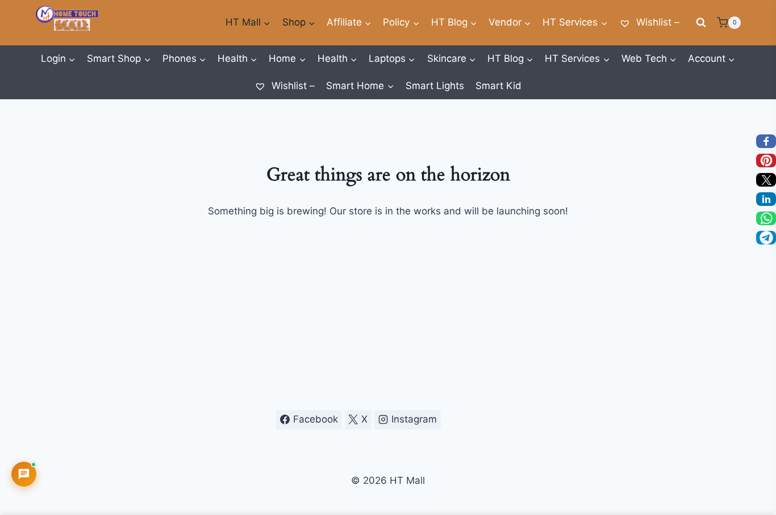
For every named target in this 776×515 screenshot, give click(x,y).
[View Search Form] (701, 22)
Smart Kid (498, 85)
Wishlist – (656, 22)
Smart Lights (435, 85)
